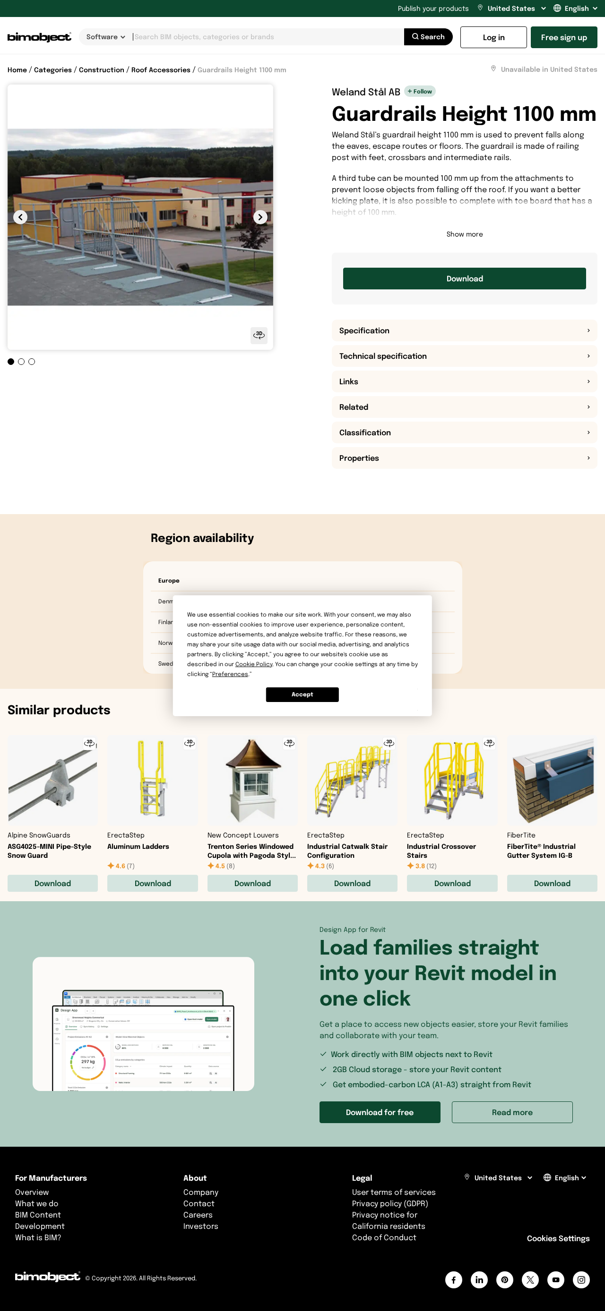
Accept (302, 694)
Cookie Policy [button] (253, 664)
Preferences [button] (230, 674)
